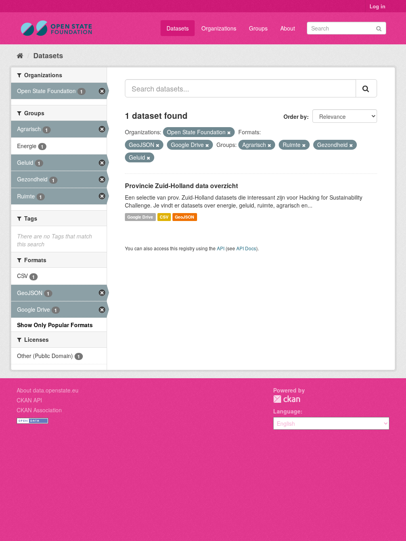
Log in (377, 6)
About (287, 28)
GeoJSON (184, 217)
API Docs (246, 248)
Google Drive (140, 217)
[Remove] (229, 132)
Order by (295, 116)
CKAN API (29, 400)
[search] (366, 88)
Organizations (218, 28)
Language (287, 411)
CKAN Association (39, 410)
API (220, 248)
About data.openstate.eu (48, 390)
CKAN (286, 399)
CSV (164, 217)
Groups (258, 28)
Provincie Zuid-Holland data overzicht (181, 185)
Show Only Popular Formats (55, 325)
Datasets (178, 28)
